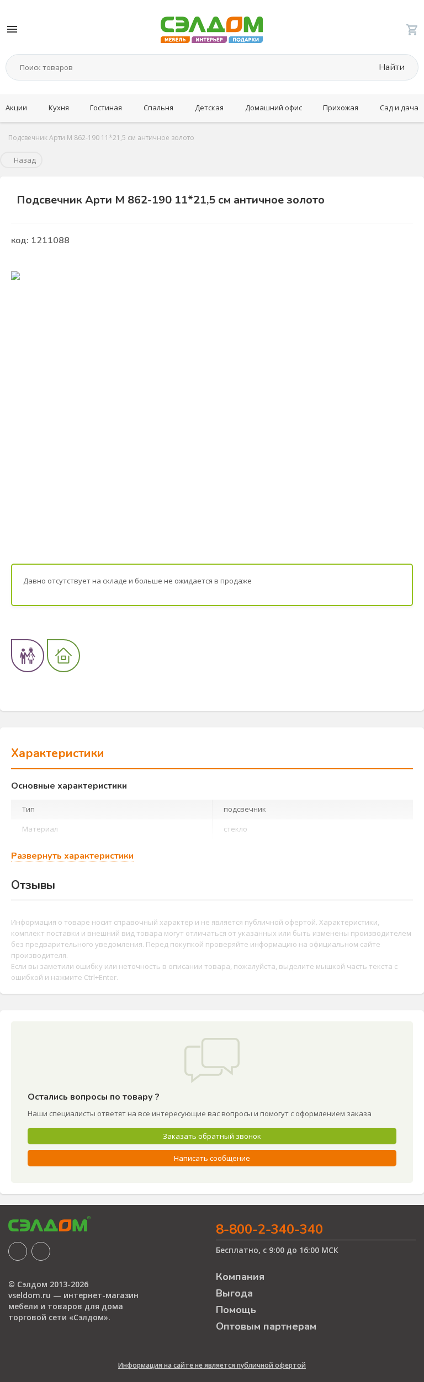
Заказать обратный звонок (212, 1136)
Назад (24, 160)
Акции (16, 108)
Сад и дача (399, 108)
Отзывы (33, 885)
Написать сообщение (212, 1158)
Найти (391, 67)
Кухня (59, 108)
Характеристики (57, 753)
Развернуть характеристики (72, 856)
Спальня (158, 108)
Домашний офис (273, 108)
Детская (209, 108)
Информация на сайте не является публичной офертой (212, 1365)
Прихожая (340, 108)
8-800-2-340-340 (269, 1229)
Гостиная (106, 108)
